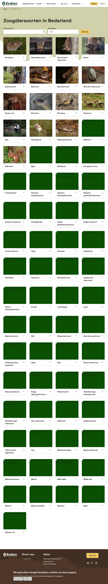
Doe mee (92, 555)
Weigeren (27, 579)
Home (5, 9)
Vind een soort (8, 28)
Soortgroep (52, 28)
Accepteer (18, 579)
